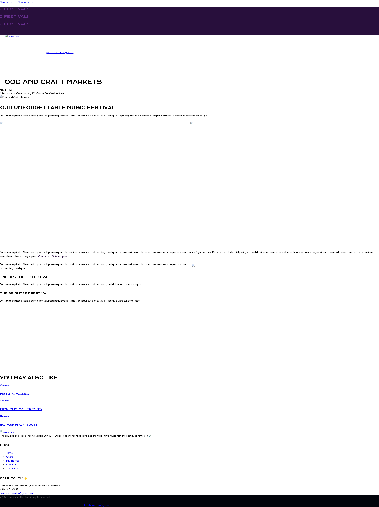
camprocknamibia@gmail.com (16, 493)
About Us (52, 44)
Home (10, 44)
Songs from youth (19, 424)
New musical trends (21, 409)
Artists (21, 44)
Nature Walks (14, 394)
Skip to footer (26, 1)
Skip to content (8, 1)
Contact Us (68, 44)
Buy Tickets (36, 44)
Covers (5, 385)
